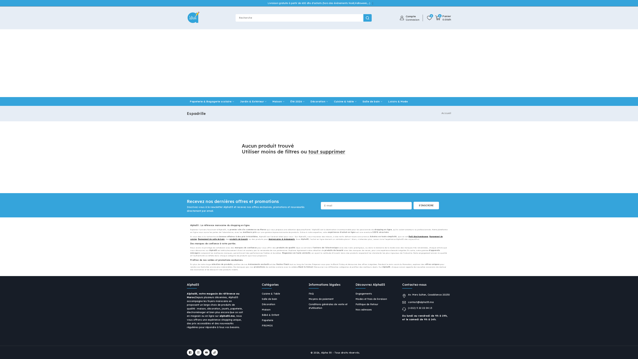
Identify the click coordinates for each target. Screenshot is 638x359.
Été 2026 (296, 101)
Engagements (364, 293)
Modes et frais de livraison (371, 299)
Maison (277, 101)
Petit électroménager (418, 237)
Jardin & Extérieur (252, 101)
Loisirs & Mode (398, 101)
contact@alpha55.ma (421, 302)
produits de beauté (239, 239)
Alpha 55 (326, 352)
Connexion (413, 19)
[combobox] (304, 18)
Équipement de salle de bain (211, 239)
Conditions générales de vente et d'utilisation (328, 306)
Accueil (446, 113)
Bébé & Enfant (270, 314)
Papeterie (267, 320)
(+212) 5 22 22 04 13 (420, 307)
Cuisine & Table (271, 293)
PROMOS (267, 325)
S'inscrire (426, 205)
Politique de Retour (367, 304)
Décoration (318, 101)
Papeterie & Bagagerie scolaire (210, 101)
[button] (443, 18)
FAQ (311, 293)
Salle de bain (371, 101)
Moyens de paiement (321, 299)
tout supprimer (326, 152)
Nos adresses (364, 309)
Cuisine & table (344, 101)
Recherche (367, 18)
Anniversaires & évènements (282, 239)
